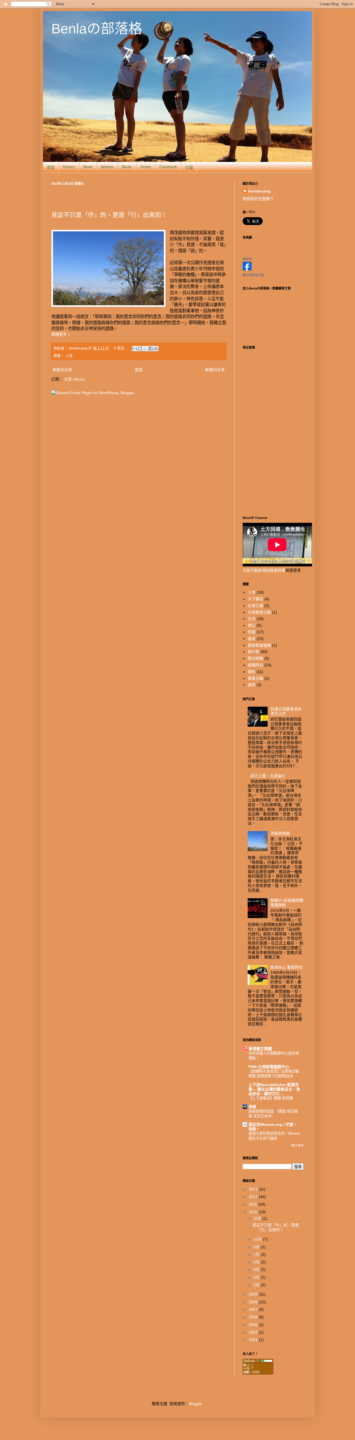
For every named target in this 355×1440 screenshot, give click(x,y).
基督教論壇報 (259, 645)
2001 (254, 1340)
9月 (257, 1247)
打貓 (189, 167)
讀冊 (251, 684)
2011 (253, 1204)
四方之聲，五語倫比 (267, 776)
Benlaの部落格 (96, 28)
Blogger (195, 1403)
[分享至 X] (145, 348)
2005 (254, 1324)
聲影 (251, 671)
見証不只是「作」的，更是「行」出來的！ (109, 214)
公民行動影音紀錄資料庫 (264, 570)
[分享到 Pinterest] (156, 348)
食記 (251, 625)
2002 (254, 1332)
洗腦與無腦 (280, 833)
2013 (254, 1189)
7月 (257, 1254)
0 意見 (119, 348)
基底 (251, 638)
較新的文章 (62, 370)
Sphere (107, 166)
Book (87, 166)
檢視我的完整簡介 (258, 198)
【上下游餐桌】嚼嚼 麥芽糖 (270, 1098)
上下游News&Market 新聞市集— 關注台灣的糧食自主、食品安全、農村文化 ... (274, 1089)
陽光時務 (255, 658)
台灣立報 (255, 605)
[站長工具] (258, 1373)
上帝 (69, 356)
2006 (254, 1317)
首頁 (51, 167)
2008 (254, 1302)
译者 (252, 1106)
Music (127, 166)
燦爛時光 (255, 665)
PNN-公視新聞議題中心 (268, 1066)
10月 (258, 1239)
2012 (254, 1196)
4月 (257, 1269)
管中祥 (247, 259)
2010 (254, 1212)
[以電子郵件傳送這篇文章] (135, 348)
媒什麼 (253, 651)
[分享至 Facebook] (150, 348)
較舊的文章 (215, 370)
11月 (257, 1218)
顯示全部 (297, 1145)
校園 (251, 632)
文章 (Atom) (74, 379)
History (69, 166)
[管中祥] (247, 269)
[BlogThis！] (140, 348)
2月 (257, 1284)
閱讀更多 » (60, 334)
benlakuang (78, 348)
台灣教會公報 (259, 612)
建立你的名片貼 (253, 275)
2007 (254, 1309)
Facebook (168, 166)
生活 (251, 618)
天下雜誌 (255, 599)
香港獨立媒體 (260, 1048)
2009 (254, 1294)
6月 (257, 1262)
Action (145, 166)
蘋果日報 (255, 678)
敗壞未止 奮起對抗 (286, 967)
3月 (257, 1277)
